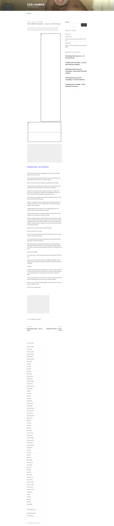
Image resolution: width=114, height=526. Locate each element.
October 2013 (30, 442)
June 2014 (29, 423)
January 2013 (29, 464)
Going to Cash (68, 36)
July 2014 (29, 420)
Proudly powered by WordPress (34, 522)
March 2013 (29, 460)
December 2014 (30, 408)
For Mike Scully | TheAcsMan (72, 62)
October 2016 (30, 356)
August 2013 (29, 447)
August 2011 (29, 492)
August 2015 (29, 388)
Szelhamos (36, 4)
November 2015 (30, 381)
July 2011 (28, 494)
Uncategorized (30, 515)
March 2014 (29, 430)
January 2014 (29, 435)
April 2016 (29, 371)
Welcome (29, 13)
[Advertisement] (42, 29)
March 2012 (29, 474)
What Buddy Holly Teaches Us (73, 56)
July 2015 (29, 391)
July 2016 (29, 364)
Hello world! (67, 34)
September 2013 (30, 445)
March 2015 (29, 400)
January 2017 (29, 349)
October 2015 (30, 383)
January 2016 (29, 378)
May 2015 (29, 396)
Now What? (68, 43)
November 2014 (30, 410)
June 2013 (29, 452)
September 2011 (30, 489)
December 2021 (30, 346)
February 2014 (30, 432)
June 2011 (29, 496)
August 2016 (29, 361)
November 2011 (30, 484)
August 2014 (29, 418)
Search (67, 22)
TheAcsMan (39, 21)
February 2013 (30, 462)
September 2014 (30, 415)
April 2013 (29, 457)
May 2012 (29, 469)
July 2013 (29, 450)
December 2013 (30, 437)
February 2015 (30, 403)
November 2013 (30, 440)
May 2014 (29, 425)
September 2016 (30, 359)
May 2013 (29, 455)
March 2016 (29, 373)
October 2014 (30, 413)
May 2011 (29, 499)
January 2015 (29, 405)
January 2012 (29, 479)
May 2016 (29, 368)
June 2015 (29, 393)
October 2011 (30, 487)
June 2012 (29, 467)
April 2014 (29, 428)
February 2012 (30, 477)
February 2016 (30, 376)
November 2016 (30, 354)
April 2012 (29, 472)
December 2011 (30, 482)
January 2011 (29, 504)
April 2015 (29, 398)
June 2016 (29, 366)
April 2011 (29, 501)
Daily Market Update (35, 319)
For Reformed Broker (79, 79)
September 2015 (30, 386)
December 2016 (30, 351)
